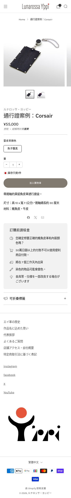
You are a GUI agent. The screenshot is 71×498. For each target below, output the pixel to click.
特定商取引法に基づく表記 (20, 354)
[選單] (5, 6)
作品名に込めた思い (16, 328)
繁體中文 (33, 462)
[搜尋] (65, 6)
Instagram (10, 366)
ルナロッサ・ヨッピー (17, 109)
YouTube (9, 392)
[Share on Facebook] (28, 218)
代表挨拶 (9, 335)
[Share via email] (42, 218)
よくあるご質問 (13, 341)
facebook (9, 375)
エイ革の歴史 (12, 322)
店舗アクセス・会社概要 (19, 348)
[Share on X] (35, 218)
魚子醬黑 (12, 148)
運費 (26, 129)
